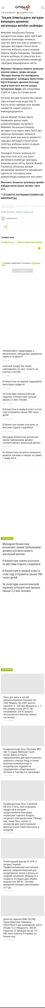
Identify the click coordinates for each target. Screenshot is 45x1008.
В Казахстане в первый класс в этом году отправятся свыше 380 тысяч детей (22, 412)
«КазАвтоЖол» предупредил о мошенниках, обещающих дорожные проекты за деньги (22, 353)
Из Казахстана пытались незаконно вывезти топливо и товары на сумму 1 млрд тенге (22, 455)
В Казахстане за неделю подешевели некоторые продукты (22, 383)
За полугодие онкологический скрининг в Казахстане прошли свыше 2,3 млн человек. (19, 396)
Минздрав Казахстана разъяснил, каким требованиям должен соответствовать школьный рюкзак (21, 440)
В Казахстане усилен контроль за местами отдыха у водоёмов (20, 426)
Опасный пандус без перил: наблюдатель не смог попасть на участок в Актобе (20, 369)
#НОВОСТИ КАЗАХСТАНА (24, 212)
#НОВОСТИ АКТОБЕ (8, 212)
